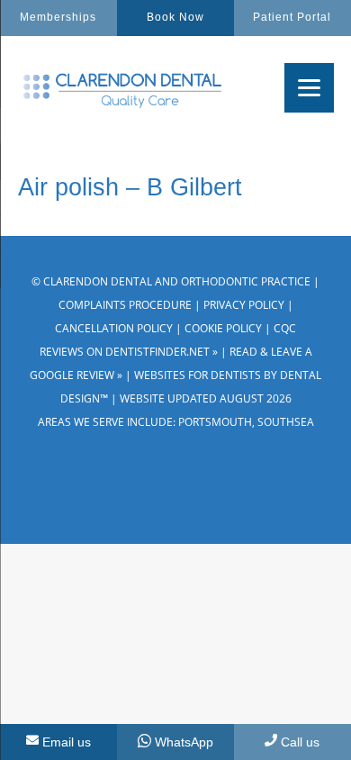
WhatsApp (184, 742)
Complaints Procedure (125, 304)
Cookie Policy (223, 328)
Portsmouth (215, 422)
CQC (285, 328)
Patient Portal (292, 17)
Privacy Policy (243, 304)
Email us (66, 742)
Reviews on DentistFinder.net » (129, 351)
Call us (300, 742)
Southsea (285, 422)
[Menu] (309, 88)
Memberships (58, 17)
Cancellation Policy (114, 328)
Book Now (175, 17)
